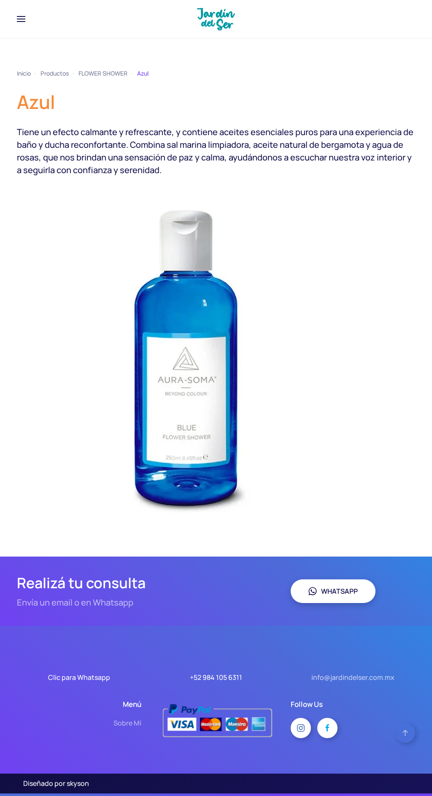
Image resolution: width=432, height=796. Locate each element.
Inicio (24, 73)
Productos (54, 73)
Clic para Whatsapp (79, 677)
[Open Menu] (21, 19)
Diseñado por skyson (56, 783)
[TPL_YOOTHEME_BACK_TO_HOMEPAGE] (216, 19)
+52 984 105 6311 (216, 677)
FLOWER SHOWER (102, 73)
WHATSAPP (339, 591)
